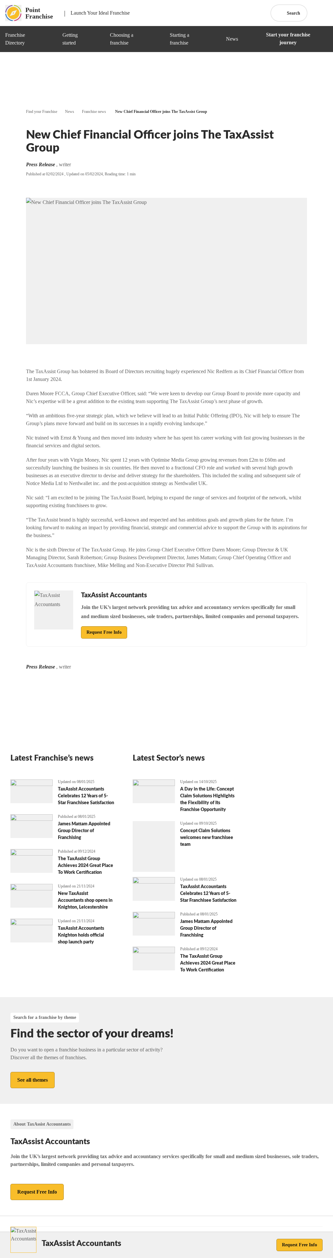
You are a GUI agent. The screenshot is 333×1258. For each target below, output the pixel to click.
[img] (49, 39)
